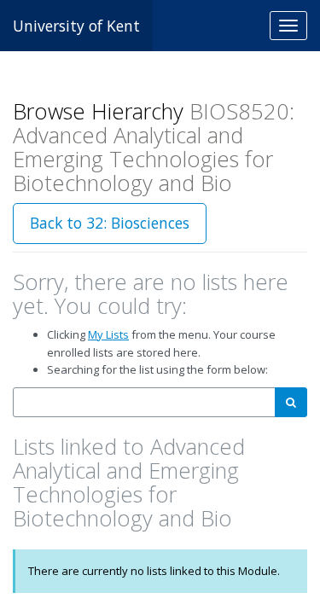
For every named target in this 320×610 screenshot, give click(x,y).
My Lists (108, 334)
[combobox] (144, 402)
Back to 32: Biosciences (109, 222)
